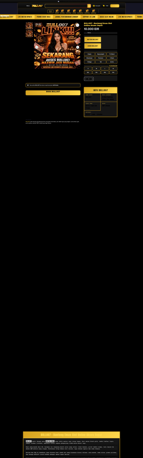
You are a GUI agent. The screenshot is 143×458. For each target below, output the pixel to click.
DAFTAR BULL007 (92, 39)
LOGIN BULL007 (93, 46)
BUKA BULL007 (53, 91)
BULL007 (28, 121)
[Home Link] (37, 6)
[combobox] (66, 6)
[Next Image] (77, 47)
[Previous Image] (36, 47)
